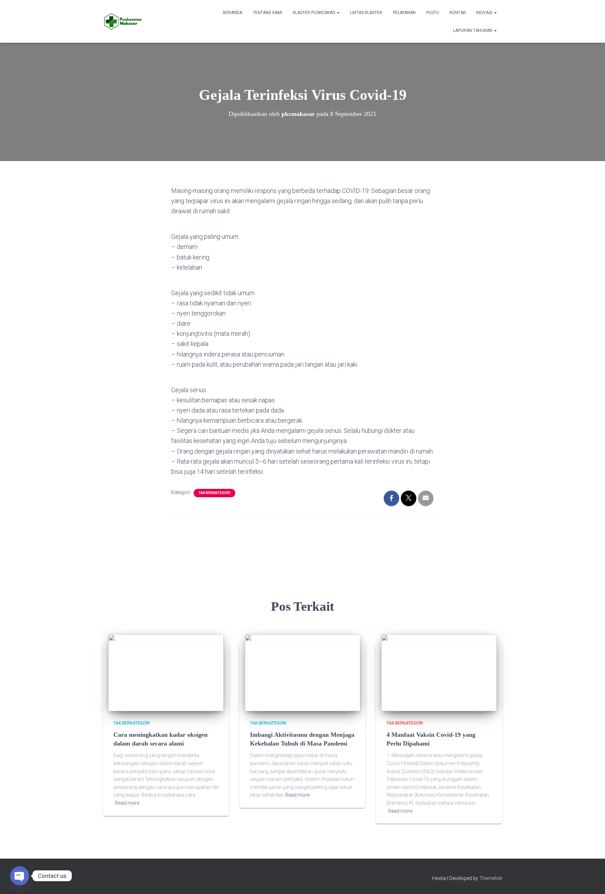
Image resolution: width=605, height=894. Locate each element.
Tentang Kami (267, 12)
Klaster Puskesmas (314, 12)
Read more (127, 803)
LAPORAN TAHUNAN (473, 30)
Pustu (432, 12)
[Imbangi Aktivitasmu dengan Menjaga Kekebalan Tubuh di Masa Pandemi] (302, 672)
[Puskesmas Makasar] (123, 21)
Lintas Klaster (366, 12)
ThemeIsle (490, 878)
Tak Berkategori (214, 493)
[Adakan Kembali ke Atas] (591, 880)
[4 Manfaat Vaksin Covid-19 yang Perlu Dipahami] (439, 672)
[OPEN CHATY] (19, 875)
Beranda (232, 12)
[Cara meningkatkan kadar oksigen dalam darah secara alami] (166, 672)
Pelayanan (404, 12)
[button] (338, 12)
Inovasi (484, 12)
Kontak (458, 12)
